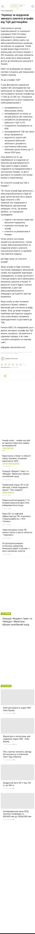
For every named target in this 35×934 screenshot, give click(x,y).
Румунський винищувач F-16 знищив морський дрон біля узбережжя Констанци (16, 503)
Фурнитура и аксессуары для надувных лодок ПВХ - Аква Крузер (16, 739)
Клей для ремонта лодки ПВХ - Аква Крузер (17, 709)
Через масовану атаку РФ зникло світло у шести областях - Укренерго (17, 532)
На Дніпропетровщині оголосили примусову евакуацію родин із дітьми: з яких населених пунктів (15, 547)
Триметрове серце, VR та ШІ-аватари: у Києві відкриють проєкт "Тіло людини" (15, 487)
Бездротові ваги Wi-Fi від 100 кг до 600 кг (17, 784)
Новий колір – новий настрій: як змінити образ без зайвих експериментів (16, 443)
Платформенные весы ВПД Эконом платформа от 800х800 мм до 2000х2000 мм (17, 814)
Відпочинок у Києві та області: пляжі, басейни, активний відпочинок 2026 (16, 458)
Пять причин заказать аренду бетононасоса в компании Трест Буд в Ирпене (17, 754)
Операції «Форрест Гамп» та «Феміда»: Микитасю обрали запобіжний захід (15, 474)
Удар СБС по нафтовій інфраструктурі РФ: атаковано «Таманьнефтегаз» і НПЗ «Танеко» (16, 517)
